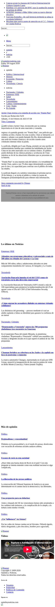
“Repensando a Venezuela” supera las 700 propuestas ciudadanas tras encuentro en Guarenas (24, 328)
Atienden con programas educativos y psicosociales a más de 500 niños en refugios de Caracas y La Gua (27, 257)
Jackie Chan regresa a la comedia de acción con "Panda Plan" (26, 113)
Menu (8, 41)
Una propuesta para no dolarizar (15, 498)
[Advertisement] (20, 224)
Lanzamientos (7, 347)
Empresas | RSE (7, 251)
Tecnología (5, 272)
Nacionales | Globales (10, 322)
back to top (5, 185)
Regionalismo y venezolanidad (14, 439)
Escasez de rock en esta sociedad (15, 458)
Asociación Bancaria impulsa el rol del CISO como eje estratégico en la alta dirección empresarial (24, 278)
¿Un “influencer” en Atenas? (13, 519)
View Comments (8, 121)
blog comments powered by (15, 183)
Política (4, 434)
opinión (9, 50)
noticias (9, 54)
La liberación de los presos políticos (16, 479)
